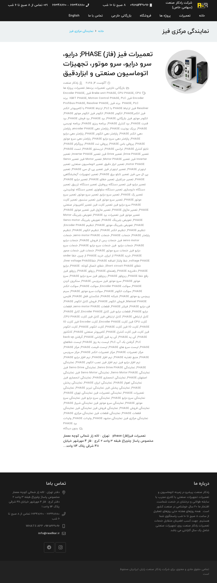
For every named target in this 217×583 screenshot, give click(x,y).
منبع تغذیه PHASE (126, 357)
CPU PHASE (126, 93)
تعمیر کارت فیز (103, 205)
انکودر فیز (97, 113)
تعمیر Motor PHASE (116, 159)
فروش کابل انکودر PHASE (80, 301)
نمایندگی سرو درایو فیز (96, 398)
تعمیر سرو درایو (110, 195)
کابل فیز (93, 317)
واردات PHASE (82, 418)
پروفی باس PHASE (121, 144)
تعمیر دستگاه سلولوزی (108, 190)
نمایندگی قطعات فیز (107, 413)
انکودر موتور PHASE (76, 113)
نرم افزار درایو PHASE (77, 357)
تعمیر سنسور (87, 200)
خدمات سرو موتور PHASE (112, 251)
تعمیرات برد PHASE (105, 215)
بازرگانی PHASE (116, 118)
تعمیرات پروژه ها (74, 88)
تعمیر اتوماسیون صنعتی (87, 164)
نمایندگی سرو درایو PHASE (128, 398)
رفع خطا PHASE (138, 276)
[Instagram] (60, 547)
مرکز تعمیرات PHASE (129, 352)
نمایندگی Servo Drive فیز (80, 368)
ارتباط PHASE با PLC (117, 108)
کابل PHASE (72, 312)
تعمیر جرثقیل (125, 179)
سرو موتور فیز (112, 281)
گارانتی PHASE (93, 337)
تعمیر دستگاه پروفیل (112, 185)
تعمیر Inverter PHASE (86, 154)
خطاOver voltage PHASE (80, 261)
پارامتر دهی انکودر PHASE (101, 134)
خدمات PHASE (120, 235)
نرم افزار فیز (109, 362)
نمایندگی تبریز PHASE (90, 388)
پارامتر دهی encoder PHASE (90, 129)
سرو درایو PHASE (81, 276)
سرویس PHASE (91, 281)
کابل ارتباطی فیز (110, 317)
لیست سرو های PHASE (123, 347)
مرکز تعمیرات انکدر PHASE (98, 352)
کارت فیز (137, 332)
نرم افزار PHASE (102, 357)
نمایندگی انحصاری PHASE (109, 378)
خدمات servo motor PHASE (91, 235)
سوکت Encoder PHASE (115, 286)
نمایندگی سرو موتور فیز (109, 403)
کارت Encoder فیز (86, 322)
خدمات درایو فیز (122, 246)
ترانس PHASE (114, 149)
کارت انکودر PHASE (91, 327)
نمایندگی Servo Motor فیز (92, 373)
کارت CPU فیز (138, 322)
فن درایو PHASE (139, 307)
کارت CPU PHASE (75, 317)
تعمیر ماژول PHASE (125, 210)
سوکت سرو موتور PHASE (87, 291)
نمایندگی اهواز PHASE (128, 383)
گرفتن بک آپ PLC (122, 342)
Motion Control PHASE (103, 98)
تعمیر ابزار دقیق (114, 164)
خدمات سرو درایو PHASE (95, 246)
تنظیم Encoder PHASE (79, 225)
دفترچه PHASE (127, 271)
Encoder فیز (136, 98)
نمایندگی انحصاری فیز (77, 378)
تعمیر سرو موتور (88, 195)
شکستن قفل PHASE (85, 296)
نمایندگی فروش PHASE (135, 408)
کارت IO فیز (130, 327)
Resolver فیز (140, 108)
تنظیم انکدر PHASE (113, 230)
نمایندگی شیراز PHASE (78, 403)
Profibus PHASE (74, 103)
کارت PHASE (113, 327)
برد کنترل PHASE (118, 124)
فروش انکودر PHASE (111, 301)
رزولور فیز (70, 271)
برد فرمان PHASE (79, 118)
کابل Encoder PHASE (95, 312)
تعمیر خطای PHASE (101, 179)
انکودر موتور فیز (138, 118)
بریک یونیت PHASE (123, 129)
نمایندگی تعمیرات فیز (108, 393)
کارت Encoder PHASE (113, 322)
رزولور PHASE (86, 271)
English (74, 16)
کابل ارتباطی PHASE (135, 317)
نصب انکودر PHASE (88, 362)
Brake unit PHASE (104, 93)
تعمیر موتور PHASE (76, 210)
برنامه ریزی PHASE (94, 124)
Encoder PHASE (74, 93)
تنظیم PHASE (136, 230)
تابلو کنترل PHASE (137, 149)
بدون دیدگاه (70, 429)
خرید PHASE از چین (90, 256)
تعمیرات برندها (95, 88)
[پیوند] (203, 5)
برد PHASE (98, 118)
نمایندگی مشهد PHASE (107, 418)
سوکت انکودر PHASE (117, 291)
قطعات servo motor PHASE (91, 307)
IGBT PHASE (78, 98)
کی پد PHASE (127, 337)
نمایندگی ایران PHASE (98, 383)
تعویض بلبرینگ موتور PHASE (114, 225)
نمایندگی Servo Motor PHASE (130, 373)
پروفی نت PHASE (96, 144)
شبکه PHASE (109, 296)
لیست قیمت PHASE (94, 347)
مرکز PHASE (71, 347)
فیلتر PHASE (119, 307)
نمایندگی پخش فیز (118, 388)
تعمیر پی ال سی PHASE (87, 169)
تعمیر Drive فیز (112, 154)
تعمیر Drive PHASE (136, 154)
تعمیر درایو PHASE (76, 179)
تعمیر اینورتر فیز (115, 169)
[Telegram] (49, 547)
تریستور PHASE (92, 149)
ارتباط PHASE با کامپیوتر (87, 108)
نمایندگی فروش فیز (105, 408)
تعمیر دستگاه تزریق (84, 185)
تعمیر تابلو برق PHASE (114, 174)
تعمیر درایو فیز (136, 185)
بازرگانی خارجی (116, 88)
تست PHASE (72, 149)
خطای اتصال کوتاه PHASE (87, 266)
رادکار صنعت (70, 83)
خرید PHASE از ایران (118, 256)
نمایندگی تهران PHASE (78, 393)
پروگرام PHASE (73, 144)
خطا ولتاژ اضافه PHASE (112, 261)
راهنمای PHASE (106, 271)
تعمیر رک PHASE (132, 195)
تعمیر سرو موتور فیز (110, 200)
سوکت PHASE (89, 286)
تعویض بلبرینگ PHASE (117, 220)
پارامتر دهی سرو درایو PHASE (110, 139)
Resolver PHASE (97, 103)
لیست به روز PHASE (96, 342)
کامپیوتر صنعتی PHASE (89, 332)
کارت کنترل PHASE (118, 332)
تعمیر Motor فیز (91, 159)
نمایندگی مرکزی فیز (136, 418)
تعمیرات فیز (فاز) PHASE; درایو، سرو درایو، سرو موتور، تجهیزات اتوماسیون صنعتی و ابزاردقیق (108, 64)
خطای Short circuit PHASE (123, 266)
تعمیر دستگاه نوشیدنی (78, 190)
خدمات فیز (87, 251)
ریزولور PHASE (117, 276)
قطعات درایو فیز (120, 312)
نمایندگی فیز (84, 408)
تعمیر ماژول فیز (100, 210)
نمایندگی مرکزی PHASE (78, 413)
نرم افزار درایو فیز (129, 362)
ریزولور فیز (99, 276)
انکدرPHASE (132, 113)
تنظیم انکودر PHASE (85, 230)
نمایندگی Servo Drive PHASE (116, 368)
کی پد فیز (111, 337)
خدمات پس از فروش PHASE (98, 240)
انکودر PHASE (113, 113)
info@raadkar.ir (49, 533)
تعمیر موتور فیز (130, 215)
